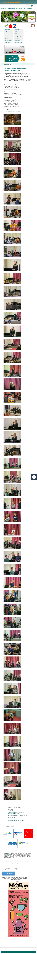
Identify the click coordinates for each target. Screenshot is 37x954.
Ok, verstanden (18, 951)
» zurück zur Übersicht (10, 826)
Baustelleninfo (18, 42)
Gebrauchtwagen (9, 33)
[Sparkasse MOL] (10, 26)
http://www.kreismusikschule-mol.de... (12, 111)
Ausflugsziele (8, 36)
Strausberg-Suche (21, 8)
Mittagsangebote (8, 40)
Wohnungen (18, 31)
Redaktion (6, 854)
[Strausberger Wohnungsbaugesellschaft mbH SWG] (7, 833)
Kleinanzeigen (18, 33)
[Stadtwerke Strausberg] (14, 26)
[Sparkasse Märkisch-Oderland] (28, 833)
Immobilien (17, 40)
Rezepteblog (18, 36)
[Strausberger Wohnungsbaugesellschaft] (6, 26)
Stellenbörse (7, 42)
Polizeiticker (7, 29)
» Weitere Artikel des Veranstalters (16, 820)
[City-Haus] (12, 843)
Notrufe (6, 38)
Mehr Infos (33, 949)
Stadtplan (29, 8)
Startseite (4, 8)
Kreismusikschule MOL (13, 813)
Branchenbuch (11, 8)
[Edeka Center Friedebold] (23, 843)
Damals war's (18, 38)
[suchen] (32, 6)
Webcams (17, 29)
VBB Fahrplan (8, 31)
